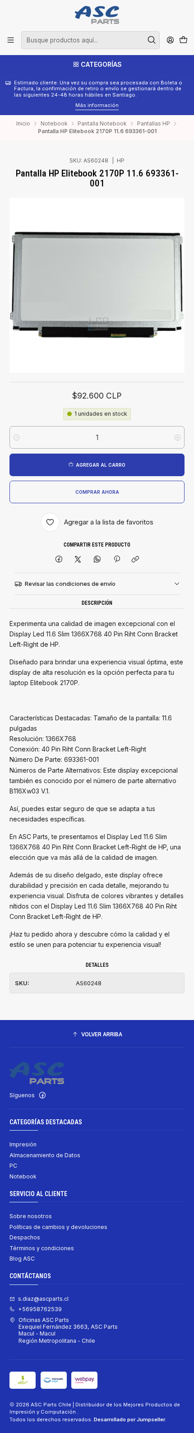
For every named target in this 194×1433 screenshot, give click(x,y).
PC (13, 1165)
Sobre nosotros (30, 1216)
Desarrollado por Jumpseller (129, 1419)
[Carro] (183, 40)
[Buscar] (152, 40)
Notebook (54, 123)
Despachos (24, 1237)
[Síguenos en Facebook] (42, 1095)
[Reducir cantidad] (16, 437)
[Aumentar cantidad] (177, 437)
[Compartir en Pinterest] (116, 559)
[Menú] (11, 40)
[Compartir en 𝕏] (78, 559)
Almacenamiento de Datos (44, 1155)
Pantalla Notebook (102, 123)
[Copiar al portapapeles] (135, 559)
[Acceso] (170, 40)
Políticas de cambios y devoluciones (58, 1227)
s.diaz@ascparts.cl (43, 1298)
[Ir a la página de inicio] (97, 15)
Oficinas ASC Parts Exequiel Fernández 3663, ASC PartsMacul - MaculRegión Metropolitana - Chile (68, 1330)
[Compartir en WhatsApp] (97, 559)
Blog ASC (22, 1258)
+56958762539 (40, 1309)
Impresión (23, 1144)
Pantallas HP (153, 123)
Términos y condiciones (41, 1248)
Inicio (23, 123)
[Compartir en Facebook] (59, 559)
